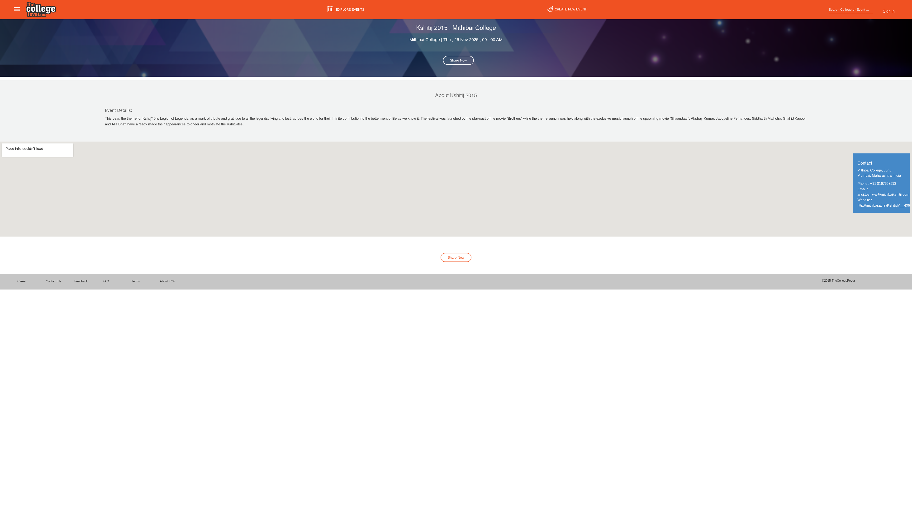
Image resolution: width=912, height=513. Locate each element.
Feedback (81, 281)
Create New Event (571, 9)
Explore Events (350, 9)
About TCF (167, 281)
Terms (135, 281)
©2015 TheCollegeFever (838, 280)
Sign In (889, 11)
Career (21, 281)
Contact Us (53, 281)
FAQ (106, 281)
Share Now (458, 60)
